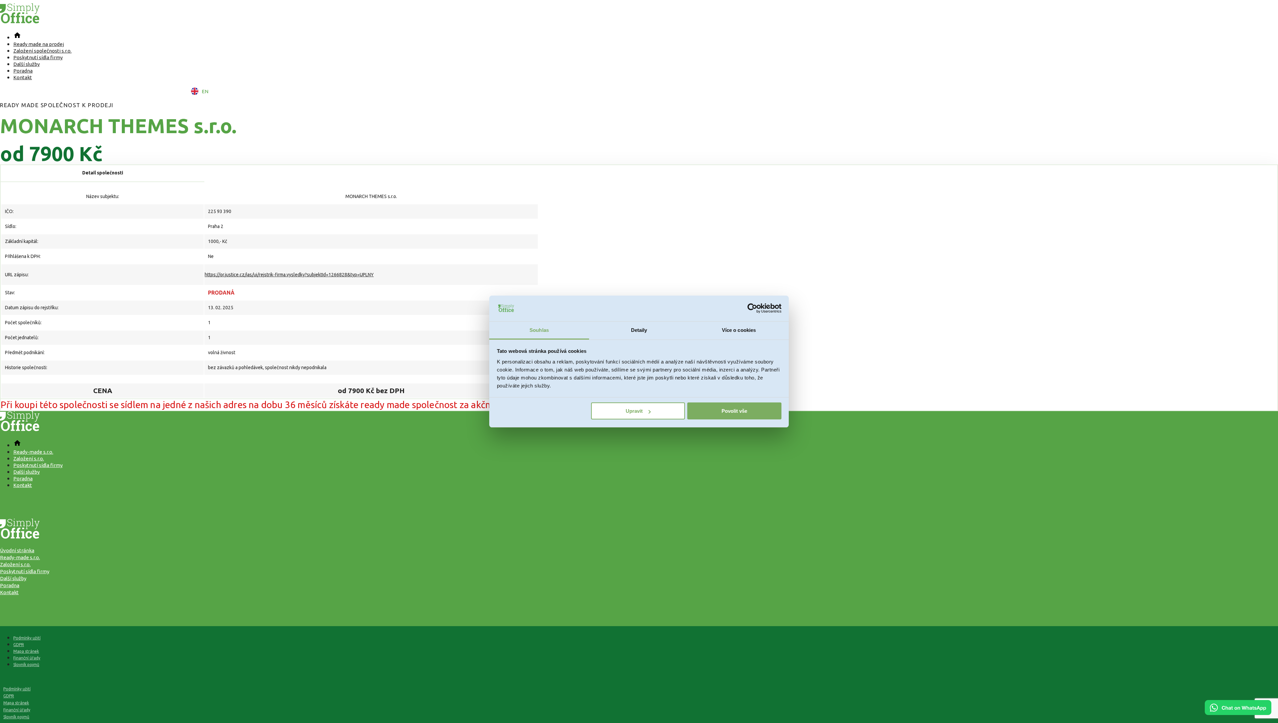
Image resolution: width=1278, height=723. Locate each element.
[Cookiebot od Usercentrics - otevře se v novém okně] (752, 309)
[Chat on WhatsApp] (1238, 712)
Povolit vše (734, 411)
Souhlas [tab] (539, 330)
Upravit (634, 411)
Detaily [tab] (639, 330)
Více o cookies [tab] (739, 330)
